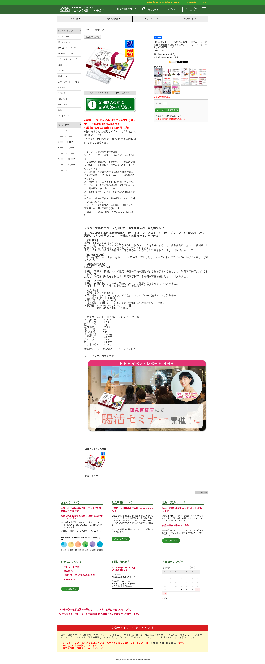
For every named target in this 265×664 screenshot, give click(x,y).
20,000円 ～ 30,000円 (66, 165)
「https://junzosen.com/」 (164, 643)
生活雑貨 (61, 93)
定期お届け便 (112, 19)
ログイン (171, 9)
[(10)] (185, 81)
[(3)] (176, 72)
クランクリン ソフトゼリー (69, 59)
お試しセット (63, 65)
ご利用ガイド (188, 19)
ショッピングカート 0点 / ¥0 (192, 9)
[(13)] (158, 90)
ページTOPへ (202, 492)
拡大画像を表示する (92, 37)
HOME (87, 30)
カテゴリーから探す (66, 31)
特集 (60, 110)
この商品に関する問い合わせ (97, 93)
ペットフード (63, 116)
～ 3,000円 (62, 131)
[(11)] (194, 81)
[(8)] (167, 81)
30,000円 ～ (63, 170)
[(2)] (167, 72)
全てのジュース (64, 37)
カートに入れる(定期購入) (167, 110)
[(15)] (176, 90)
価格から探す (63, 125)
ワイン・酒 (62, 105)
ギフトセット (63, 71)
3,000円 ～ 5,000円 (65, 136)
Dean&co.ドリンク (65, 54)
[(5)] (194, 72)
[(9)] (176, 81)
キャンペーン (150, 19)
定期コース (62, 76)
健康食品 (61, 88)
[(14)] (167, 90)
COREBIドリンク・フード (68, 48)
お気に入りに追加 (122, 93)
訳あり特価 (62, 99)
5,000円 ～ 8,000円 (65, 142)
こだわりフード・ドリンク (69, 82)
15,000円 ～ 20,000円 (66, 159)
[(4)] (185, 72)
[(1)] (158, 72)
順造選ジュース (64, 42)
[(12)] (202, 81)
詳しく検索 (153, 9)
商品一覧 (74, 19)
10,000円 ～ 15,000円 (66, 153)
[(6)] (202, 72)
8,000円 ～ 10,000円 (66, 148)
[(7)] (158, 81)
